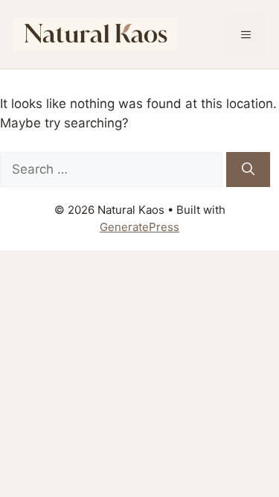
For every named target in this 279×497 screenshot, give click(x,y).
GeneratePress (139, 227)
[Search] (248, 170)
